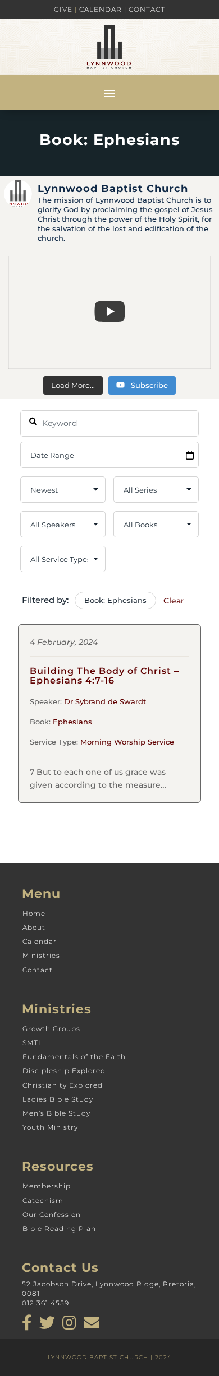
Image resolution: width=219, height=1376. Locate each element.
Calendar (100, 9)
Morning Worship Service (127, 741)
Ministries (41, 955)
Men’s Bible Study (56, 1113)
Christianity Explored (62, 1085)
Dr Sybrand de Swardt (105, 701)
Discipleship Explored (64, 1070)
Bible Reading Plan (59, 1228)
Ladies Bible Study (57, 1099)
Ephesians (72, 721)
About (33, 927)
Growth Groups (51, 1028)
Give (63, 9)
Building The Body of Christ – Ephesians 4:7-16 (104, 676)
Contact (147, 9)
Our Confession (51, 1214)
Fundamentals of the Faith (74, 1056)
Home (33, 913)
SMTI (31, 1042)
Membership (46, 1186)
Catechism (42, 1200)
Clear (173, 601)
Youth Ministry (50, 1127)
